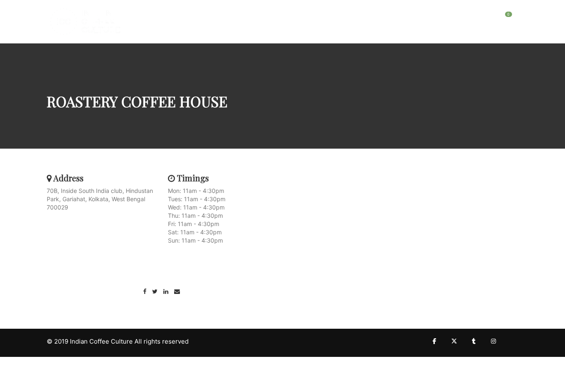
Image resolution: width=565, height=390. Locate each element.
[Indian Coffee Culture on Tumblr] (473, 341)
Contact (459, 19)
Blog (429, 19)
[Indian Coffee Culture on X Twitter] (454, 341)
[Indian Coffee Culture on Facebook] (434, 341)
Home (404, 19)
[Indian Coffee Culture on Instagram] (493, 341)
